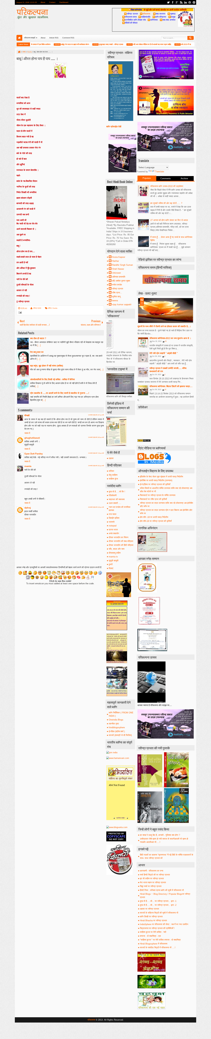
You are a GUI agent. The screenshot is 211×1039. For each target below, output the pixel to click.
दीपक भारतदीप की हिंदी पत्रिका (121, 545)
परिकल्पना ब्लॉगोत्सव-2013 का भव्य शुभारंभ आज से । (170, 338)
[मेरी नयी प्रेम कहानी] (143, 357)
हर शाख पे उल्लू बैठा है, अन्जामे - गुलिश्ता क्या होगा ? (160, 835)
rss (181, 2)
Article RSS (53, 38)
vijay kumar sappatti (121, 304)
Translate (159, 171)
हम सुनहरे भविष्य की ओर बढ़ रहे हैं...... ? (166, 203)
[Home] (19, 52)
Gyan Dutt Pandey (33, 453)
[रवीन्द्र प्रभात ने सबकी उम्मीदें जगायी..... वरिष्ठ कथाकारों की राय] (143, 372)
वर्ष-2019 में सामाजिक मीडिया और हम (178, 44)
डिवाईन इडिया (114, 518)
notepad (112, 525)
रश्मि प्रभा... (117, 292)
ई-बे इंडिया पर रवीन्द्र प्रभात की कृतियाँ (155, 484)
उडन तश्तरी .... (115, 503)
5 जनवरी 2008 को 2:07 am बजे (96, 415)
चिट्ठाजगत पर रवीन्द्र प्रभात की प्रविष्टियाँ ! (157, 928)
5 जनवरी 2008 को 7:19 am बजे (96, 453)
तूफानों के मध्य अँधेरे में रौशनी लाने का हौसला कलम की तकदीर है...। (164, 326)
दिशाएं (111, 568)
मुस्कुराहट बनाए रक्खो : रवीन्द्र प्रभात (96, 44)
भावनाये (111, 522)
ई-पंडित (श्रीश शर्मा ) (117, 731)
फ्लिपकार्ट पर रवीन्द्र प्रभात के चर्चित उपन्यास (157, 495)
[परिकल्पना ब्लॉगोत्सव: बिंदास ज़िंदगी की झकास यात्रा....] (143, 390)
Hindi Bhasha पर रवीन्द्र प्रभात (153, 920)
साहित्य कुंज (113, 478)
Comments (165, 178)
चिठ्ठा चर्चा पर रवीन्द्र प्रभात (150, 886)
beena (115, 300)
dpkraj (27, 507)
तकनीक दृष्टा (114, 723)
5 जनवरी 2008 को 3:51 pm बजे (96, 465)
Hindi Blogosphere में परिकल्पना (153, 943)
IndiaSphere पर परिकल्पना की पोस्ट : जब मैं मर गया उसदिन (164, 924)
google (177, 2)
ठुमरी (111, 564)
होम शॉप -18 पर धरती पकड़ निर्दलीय (154, 517)
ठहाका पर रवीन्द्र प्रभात (149, 909)
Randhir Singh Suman (122, 265)
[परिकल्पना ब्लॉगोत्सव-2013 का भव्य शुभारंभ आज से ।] (143, 342)
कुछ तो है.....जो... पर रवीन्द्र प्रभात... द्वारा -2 (158, 905)
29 (165, 341)
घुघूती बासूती (113, 560)
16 (165, 389)
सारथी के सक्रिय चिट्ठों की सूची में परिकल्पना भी (159, 913)
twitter (168, 2)
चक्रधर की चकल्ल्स (117, 499)
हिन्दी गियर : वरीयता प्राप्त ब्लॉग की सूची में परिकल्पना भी (162, 890)
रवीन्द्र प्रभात (37, 308)
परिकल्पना (145, 13)
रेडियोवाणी (113, 495)
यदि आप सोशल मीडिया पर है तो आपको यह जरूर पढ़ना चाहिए (137, 44)
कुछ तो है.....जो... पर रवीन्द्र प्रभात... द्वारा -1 (158, 901)
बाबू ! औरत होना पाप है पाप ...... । (37, 58)
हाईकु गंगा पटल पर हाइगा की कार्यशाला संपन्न (60, 44)
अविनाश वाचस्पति (118, 277)
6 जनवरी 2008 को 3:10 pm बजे (96, 507)
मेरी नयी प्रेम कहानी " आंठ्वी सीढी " (164, 353)
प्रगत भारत (113, 529)
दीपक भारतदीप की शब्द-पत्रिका (121, 541)
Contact (52, 2)
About (43, 2)
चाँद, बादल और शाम (116, 549)
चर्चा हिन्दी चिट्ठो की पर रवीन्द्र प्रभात (155, 874)
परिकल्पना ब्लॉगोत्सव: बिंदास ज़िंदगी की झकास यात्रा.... (171, 386)
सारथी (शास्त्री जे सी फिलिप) (120, 735)
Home (19, 38)
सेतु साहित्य (113, 475)
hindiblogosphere (117, 727)
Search (190, 38)
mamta (27, 466)
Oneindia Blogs (116, 719)
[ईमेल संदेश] (19, 313)
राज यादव (112, 514)
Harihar (115, 261)
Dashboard (63, 2)
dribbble (190, 2)
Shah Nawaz (118, 269)
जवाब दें (27, 433)
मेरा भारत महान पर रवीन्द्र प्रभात (153, 882)
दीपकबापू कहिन (115, 553)
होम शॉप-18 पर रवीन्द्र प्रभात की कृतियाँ (156, 521)
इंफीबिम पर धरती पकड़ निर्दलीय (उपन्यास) (156, 480)
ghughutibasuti (32, 438)
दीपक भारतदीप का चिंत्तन (118, 537)
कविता (50, 308)
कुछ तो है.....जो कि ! (117, 491)
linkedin (185, 2)
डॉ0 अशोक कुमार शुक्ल (121, 281)
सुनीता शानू (116, 296)
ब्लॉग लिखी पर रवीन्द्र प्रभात (151, 916)
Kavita (55, 308)
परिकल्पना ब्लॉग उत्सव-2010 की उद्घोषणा (166, 186)
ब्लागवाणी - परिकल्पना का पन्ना (151, 871)
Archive (184, 178)
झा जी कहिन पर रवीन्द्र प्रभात (152, 878)
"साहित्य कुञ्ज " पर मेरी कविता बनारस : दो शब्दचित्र (160, 940)
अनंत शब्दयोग (114, 533)
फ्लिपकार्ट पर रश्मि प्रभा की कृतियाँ (153, 499)
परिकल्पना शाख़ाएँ (29, 38)
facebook (172, 2)
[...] (39, 345)
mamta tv (113, 556)
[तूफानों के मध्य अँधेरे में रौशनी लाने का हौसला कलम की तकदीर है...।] (165, 310)
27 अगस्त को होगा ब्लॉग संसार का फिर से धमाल (169, 220)
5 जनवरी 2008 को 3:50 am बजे (96, 437)
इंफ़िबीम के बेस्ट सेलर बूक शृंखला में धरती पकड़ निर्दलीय (161, 476)
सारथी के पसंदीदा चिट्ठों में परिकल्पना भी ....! (157, 947)
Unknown (116, 273)
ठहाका (111, 458)
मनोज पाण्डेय (117, 284)
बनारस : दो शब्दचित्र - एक (150, 936)
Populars (147, 178)
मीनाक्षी (27, 415)
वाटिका (111, 471)
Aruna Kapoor (118, 257)
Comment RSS (68, 38)
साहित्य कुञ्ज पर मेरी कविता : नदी (153, 932)
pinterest (194, 2)
